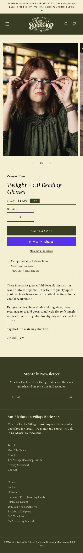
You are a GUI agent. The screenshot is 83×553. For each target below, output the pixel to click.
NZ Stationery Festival (21, 521)
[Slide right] (50, 163)
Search (12, 445)
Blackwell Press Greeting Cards (26, 497)
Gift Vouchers (16, 516)
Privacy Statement (18, 465)
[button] (7, 24)
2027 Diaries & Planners (22, 506)
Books (11, 487)
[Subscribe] (71, 397)
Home (11, 482)
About (11, 455)
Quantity (12, 209)
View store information (25, 270)
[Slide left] (33, 163)
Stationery (14, 492)
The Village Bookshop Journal (25, 460)
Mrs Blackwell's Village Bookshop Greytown (34, 542)
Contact (12, 470)
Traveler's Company (19, 511)
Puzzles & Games (18, 502)
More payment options (41, 251)
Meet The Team (17, 450)
